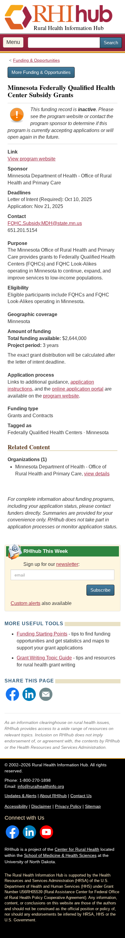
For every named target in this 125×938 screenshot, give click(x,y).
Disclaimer (41, 806)
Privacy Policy (68, 806)
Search (111, 42)
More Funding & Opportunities (41, 72)
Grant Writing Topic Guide (44, 657)
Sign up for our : (51, 564)
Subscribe (100, 590)
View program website (32, 158)
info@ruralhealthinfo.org (41, 786)
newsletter (67, 564)
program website (61, 395)
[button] (12, 694)
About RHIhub (53, 795)
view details (97, 473)
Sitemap (93, 806)
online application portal (77, 388)
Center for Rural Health (77, 849)
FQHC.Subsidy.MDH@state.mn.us (45, 223)
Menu (13, 42)
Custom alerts (25, 603)
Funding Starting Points (42, 633)
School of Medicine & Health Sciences (60, 855)
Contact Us (81, 795)
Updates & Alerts (20, 795)
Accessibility (16, 806)
